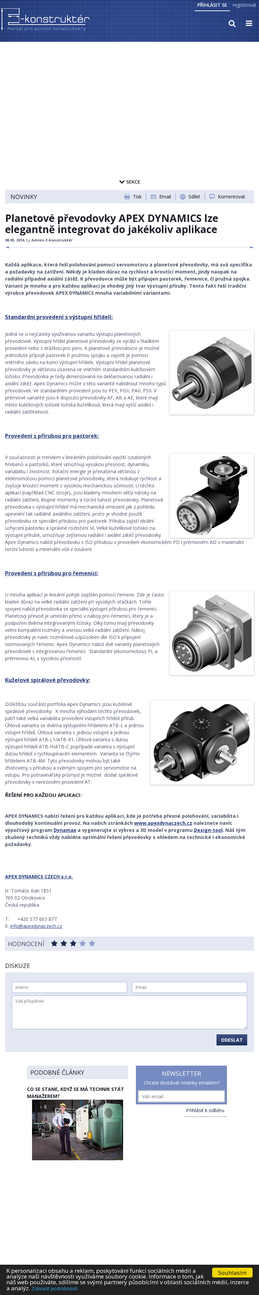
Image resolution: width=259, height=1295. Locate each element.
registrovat (244, 5)
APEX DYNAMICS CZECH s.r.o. (39, 876)
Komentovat (231, 196)
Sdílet (194, 196)
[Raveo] (210, 372)
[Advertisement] (129, 93)
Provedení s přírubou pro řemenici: (51, 573)
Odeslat (232, 1040)
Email (165, 196)
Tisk (137, 196)
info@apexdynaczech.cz (36, 926)
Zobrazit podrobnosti (54, 1288)
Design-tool (208, 830)
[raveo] (210, 496)
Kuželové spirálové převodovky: (47, 680)
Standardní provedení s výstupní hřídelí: (59, 317)
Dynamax (65, 830)
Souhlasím (232, 1272)
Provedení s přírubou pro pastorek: (52, 436)
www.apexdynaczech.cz (163, 823)
